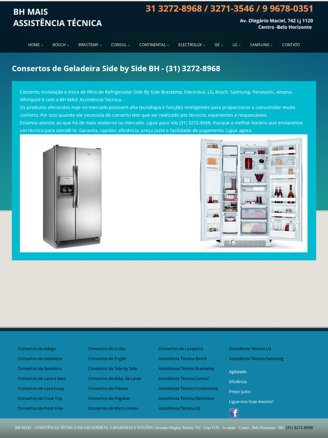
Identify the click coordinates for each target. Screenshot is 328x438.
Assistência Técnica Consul (184, 378)
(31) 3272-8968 (193, 68)
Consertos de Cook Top (40, 398)
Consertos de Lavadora (181, 348)
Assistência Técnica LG (250, 348)
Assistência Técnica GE (180, 408)
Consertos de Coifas (107, 348)
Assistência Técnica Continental (188, 388)
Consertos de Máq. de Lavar (114, 378)
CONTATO (291, 44)
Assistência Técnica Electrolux (186, 398)
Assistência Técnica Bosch (183, 358)
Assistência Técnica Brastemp (186, 368)
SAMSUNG (259, 44)
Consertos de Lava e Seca (42, 378)
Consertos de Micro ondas (113, 408)
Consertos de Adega (37, 348)
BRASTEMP (88, 44)
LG (235, 44)
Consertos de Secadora (40, 368)
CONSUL (119, 44)
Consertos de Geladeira (40, 358)
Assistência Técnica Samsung (256, 358)
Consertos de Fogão (107, 358)
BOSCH (59, 44)
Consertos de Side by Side (112, 368)
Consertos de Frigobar (109, 398)
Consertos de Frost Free (40, 408)
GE (217, 44)
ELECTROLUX (190, 44)
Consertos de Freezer (108, 388)
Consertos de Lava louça (41, 388)
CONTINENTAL (152, 44)
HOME (34, 44)
